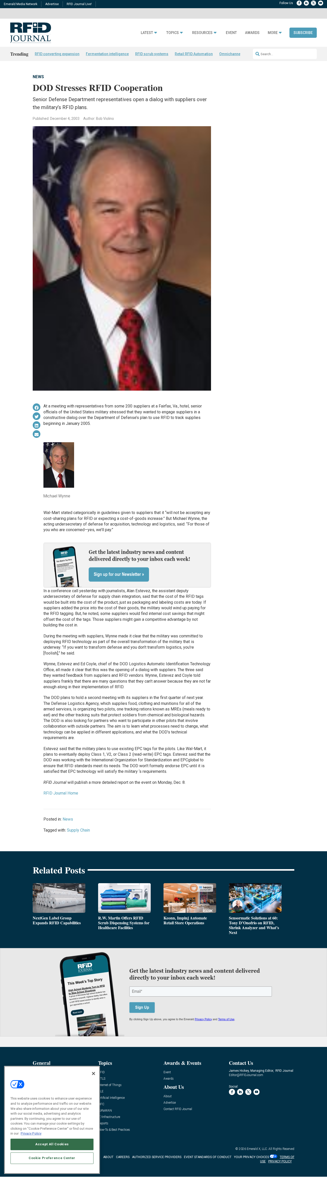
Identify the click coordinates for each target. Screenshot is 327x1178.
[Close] (93, 1073)
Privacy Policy (31, 1133)
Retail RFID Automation (194, 54)
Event (231, 33)
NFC (101, 1104)
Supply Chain (78, 830)
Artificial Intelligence (111, 1098)
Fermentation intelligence (107, 54)
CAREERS (123, 1157)
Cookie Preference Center (52, 1158)
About (168, 1096)
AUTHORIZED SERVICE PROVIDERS (156, 1157)
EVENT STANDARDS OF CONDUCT (207, 1157)
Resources (202, 33)
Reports (103, 1123)
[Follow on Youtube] (320, 3)
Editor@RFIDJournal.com (246, 1075)
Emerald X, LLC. (257, 1149)
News (38, 76)
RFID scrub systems (151, 54)
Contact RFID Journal (178, 1109)
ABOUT (108, 1157)
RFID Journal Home (60, 793)
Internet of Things (110, 1085)
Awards (252, 33)
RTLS (101, 1078)
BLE (100, 1091)
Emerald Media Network (20, 4)
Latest (147, 33)
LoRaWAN (105, 1110)
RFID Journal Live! (79, 4)
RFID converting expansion (57, 54)
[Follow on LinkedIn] (306, 3)
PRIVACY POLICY (280, 1161)
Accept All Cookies (52, 1144)
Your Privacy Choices (251, 1157)
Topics (172, 33)
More (273, 33)
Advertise (52, 4)
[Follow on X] (313, 3)
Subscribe (303, 33)
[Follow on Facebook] (299, 3)
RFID (101, 1072)
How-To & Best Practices (114, 1130)
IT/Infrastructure (109, 1117)
